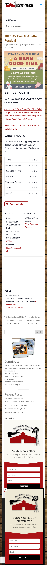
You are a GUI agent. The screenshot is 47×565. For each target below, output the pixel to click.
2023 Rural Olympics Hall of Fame (16, 405)
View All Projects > (11, 373)
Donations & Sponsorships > (15, 376)
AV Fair (9, 241)
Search (38, 332)
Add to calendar (17, 204)
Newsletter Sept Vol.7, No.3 (14, 409)
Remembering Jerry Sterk (13, 398)
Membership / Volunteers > (14, 382)
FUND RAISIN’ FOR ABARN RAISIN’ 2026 (19, 402)
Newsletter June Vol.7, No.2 (14, 412)
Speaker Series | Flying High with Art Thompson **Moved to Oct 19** (15, 320)
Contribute (11, 361)
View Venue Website (14, 307)
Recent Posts (13, 394)
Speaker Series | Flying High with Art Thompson (34, 320)
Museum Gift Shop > (12, 384)
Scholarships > (9, 379)
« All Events (10, 20)
